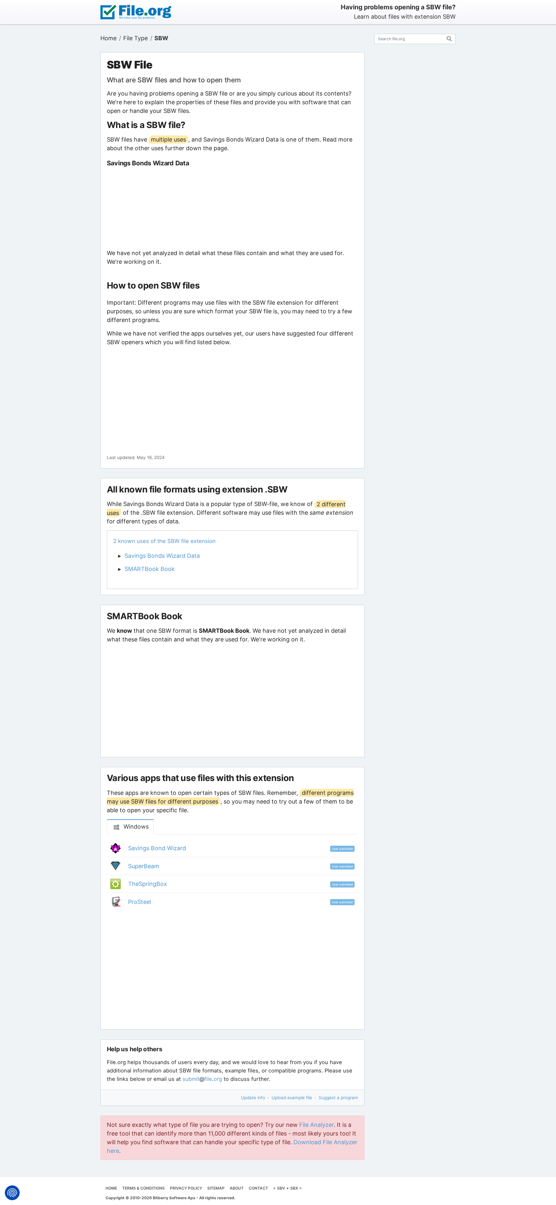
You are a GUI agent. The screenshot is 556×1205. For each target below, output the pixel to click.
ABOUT (237, 1188)
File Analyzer (316, 1124)
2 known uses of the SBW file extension (164, 541)
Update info (253, 1097)
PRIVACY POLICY (186, 1188)
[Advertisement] (232, 208)
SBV (281, 1188)
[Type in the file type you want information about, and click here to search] (449, 38)
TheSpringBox (147, 883)
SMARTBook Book (150, 569)
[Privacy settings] (12, 1192)
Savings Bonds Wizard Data (162, 555)
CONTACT (258, 1188)
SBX (294, 1188)
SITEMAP (216, 1188)
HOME (111, 1188)
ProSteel (139, 901)
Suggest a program (338, 1097)
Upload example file (292, 1097)
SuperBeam (143, 866)
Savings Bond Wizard (157, 848)
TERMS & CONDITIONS (143, 1188)
